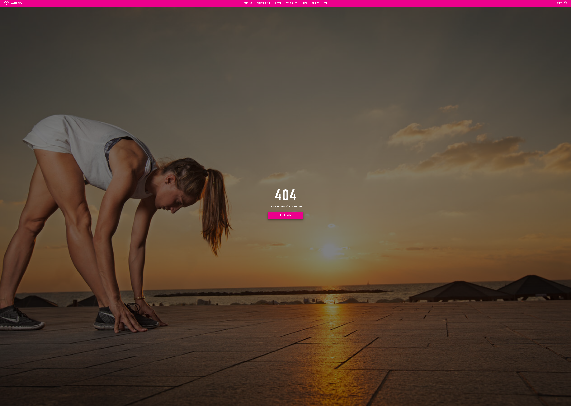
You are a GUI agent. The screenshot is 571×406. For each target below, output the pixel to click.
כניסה (560, 3)
